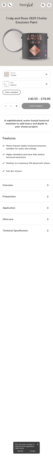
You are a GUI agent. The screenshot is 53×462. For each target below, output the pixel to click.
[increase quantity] (16, 106)
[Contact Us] (10, 5)
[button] (26, 5)
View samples (11, 92)
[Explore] (4, 5)
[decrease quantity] (5, 106)
